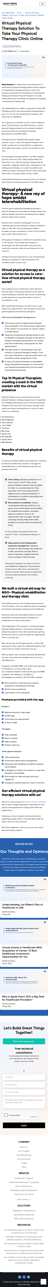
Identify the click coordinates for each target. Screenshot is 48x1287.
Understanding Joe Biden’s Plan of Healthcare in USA (22, 906)
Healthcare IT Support (24, 1178)
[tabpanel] (24, 1057)
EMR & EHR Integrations (24, 1219)
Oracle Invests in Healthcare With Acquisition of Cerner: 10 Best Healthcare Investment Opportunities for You (22, 952)
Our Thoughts (24, 1151)
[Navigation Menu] (42, 4)
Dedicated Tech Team (24, 1194)
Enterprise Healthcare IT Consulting (24, 1182)
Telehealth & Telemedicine (24, 1211)
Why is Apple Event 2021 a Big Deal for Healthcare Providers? (23, 998)
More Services (22, 1199)
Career (24, 1163)
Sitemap (26, 1284)
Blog (19, 13)
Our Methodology (24, 1155)
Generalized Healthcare (24, 1215)
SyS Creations (8, 13)
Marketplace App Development (24, 1190)
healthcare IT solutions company (33, 802)
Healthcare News (11, 46)
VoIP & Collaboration (24, 1186)
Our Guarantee (23, 1159)
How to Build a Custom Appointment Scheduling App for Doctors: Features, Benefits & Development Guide (24, 1260)
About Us (24, 1147)
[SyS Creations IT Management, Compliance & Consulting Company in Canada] (10, 4)
